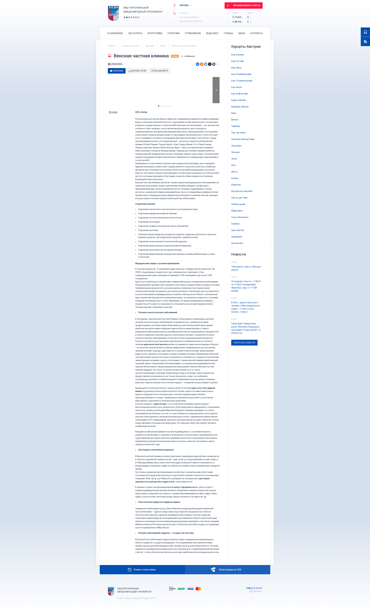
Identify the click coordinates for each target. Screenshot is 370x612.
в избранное (189, 56)
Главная (111, 46)
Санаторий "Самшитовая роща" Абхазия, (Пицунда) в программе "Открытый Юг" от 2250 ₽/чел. (246, 328)
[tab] (117, 71)
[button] (158, 106)
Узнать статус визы (145, 569)
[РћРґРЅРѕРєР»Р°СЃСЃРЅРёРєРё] (201, 64)
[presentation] (216, 90)
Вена (163, 46)
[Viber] (213, 64)
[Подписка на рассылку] (365, 41)
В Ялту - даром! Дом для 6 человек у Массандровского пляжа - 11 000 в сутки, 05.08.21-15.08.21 (245, 307)
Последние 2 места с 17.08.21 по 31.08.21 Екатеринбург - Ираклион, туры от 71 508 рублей (246, 286)
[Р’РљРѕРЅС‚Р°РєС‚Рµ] (197, 64)
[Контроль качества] (365, 32)
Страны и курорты (130, 46)
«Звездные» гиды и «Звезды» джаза (246, 268)
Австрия (150, 46)
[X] (209, 64)
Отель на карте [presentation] (159, 71)
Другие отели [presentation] (138, 71)
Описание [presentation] (118, 71)
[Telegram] (205, 64)
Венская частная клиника (184, 46)
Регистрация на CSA (230, 569)
